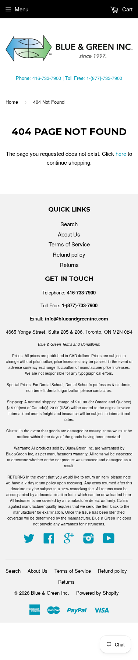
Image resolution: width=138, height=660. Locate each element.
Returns (69, 264)
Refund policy (69, 254)
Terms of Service (69, 244)
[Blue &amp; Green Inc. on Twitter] (29, 540)
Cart (126, 9)
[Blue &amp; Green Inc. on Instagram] (88, 540)
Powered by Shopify (97, 592)
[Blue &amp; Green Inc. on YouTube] (108, 540)
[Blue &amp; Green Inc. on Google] (68, 540)
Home (12, 101)
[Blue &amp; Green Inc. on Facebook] (48, 540)
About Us (69, 234)
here (121, 153)
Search (69, 224)
